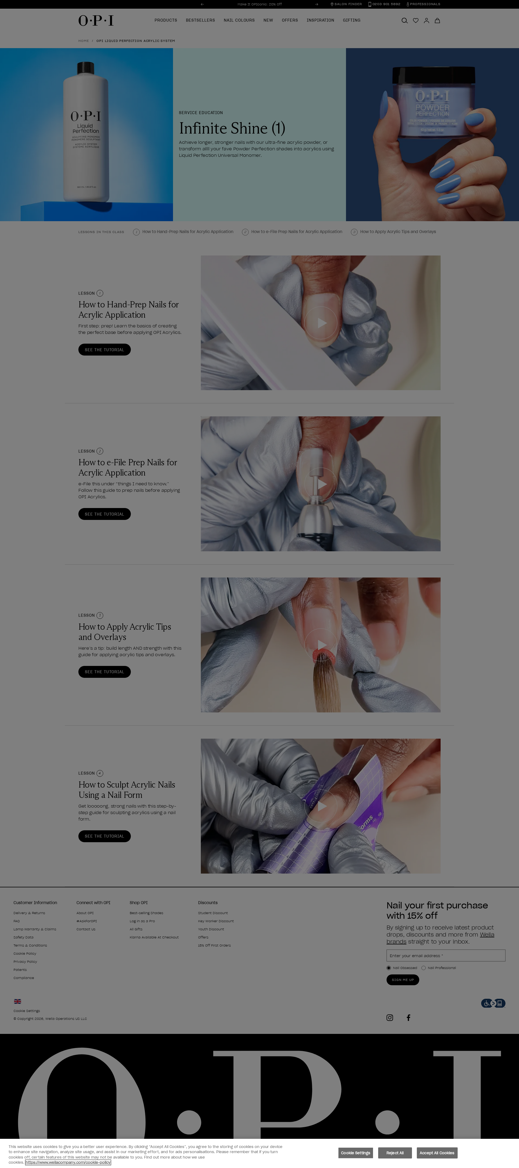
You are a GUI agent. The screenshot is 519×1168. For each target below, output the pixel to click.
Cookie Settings (355, 1153)
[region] (259, 1153)
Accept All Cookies (437, 1153)
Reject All (395, 1153)
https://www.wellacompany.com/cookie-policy (68, 1162)
